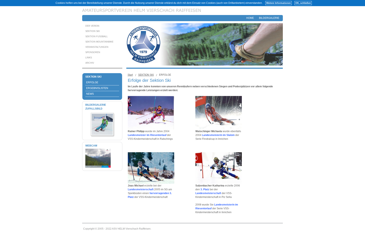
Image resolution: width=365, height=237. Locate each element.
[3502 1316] (102, 134)
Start (130, 74)
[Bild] (98, 166)
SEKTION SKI (146, 74)
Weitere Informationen (278, 3)
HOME (250, 17)
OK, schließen (303, 3)
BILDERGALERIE (269, 17)
